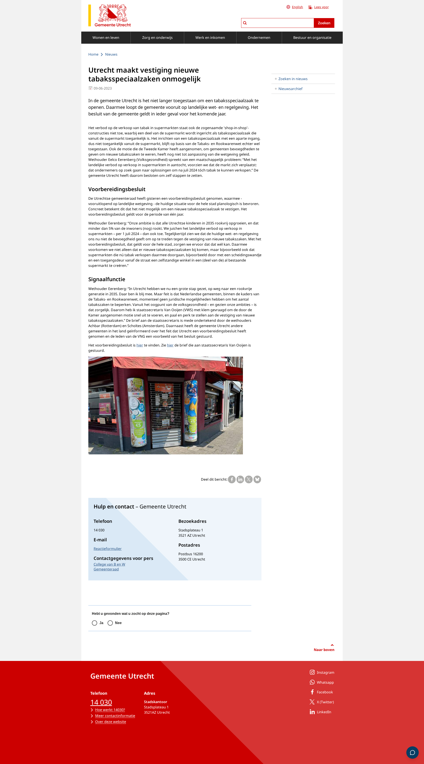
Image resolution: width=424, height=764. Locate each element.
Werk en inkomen (210, 37)
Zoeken (324, 23)
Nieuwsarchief (290, 88)
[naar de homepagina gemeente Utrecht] (109, 16)
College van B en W (109, 564)
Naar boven (324, 649)
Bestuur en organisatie (312, 37)
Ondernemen (259, 37)
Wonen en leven (106, 37)
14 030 (101, 702)
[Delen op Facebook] (231, 479)
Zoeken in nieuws (293, 78)
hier (139, 345)
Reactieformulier (108, 548)
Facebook (325, 692)
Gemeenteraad (106, 569)
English (297, 7)
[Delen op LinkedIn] (240, 479)
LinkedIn (324, 711)
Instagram (325, 672)
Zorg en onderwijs (157, 37)
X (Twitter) (325, 702)
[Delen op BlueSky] (257, 479)
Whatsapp (325, 682)
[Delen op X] (248, 479)
